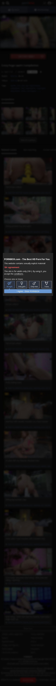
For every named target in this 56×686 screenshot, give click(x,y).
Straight (9, 286)
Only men (34, 286)
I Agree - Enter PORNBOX (28, 291)
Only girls (21, 286)
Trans (46, 286)
